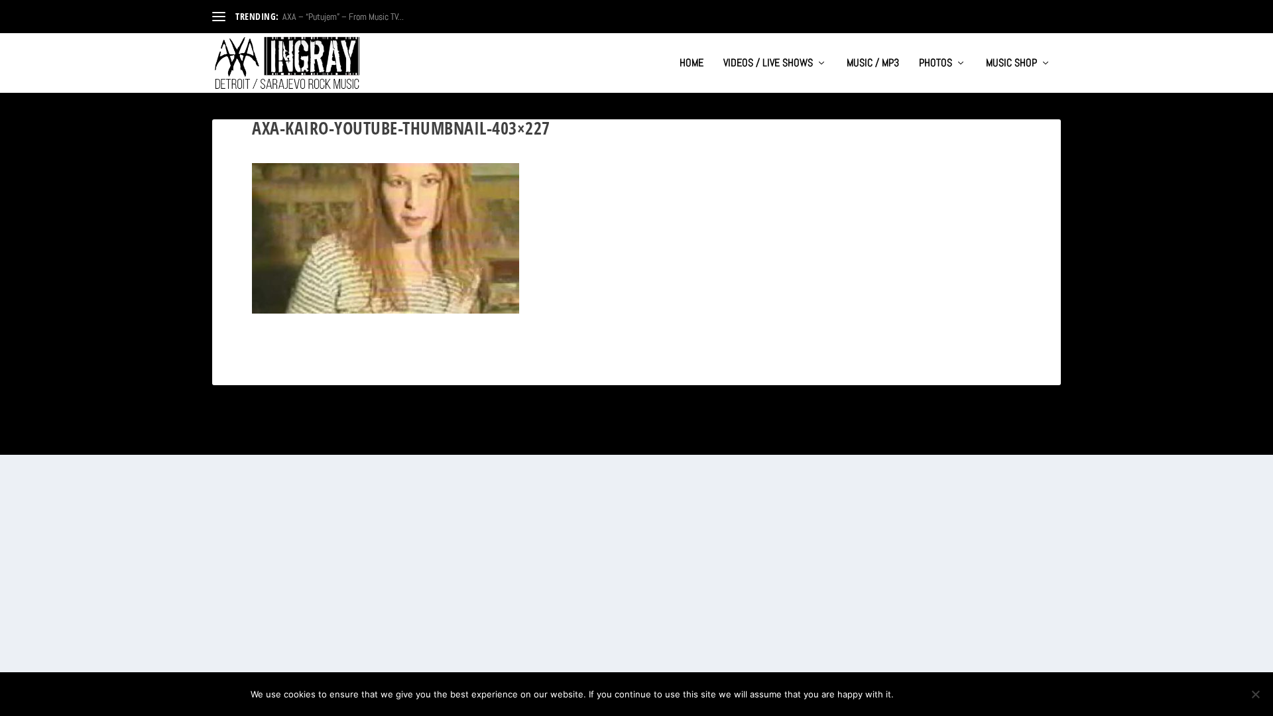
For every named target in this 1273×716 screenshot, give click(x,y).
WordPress (358, 439)
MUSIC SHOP (1011, 64)
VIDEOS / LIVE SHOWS (768, 64)
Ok (914, 694)
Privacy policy (978, 694)
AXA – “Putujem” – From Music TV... (343, 17)
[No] (1255, 694)
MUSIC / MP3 (873, 64)
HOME (691, 64)
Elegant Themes (276, 439)
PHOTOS (935, 64)
